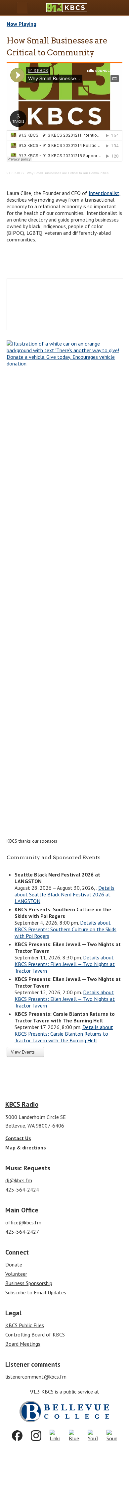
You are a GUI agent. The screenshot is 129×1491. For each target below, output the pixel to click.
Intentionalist (104, 193)
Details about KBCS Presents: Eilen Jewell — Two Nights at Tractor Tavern (65, 964)
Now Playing (21, 24)
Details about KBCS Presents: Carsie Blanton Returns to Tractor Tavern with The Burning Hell (64, 1034)
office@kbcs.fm (23, 1222)
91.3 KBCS (15, 173)
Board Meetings (22, 1343)
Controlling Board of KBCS (35, 1334)
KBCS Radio (21, 1104)
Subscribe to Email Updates (35, 1292)
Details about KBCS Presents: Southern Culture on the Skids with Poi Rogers (65, 929)
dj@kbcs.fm (18, 1180)
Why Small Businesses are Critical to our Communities (67, 173)
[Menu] (22, 8)
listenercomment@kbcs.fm (35, 1376)
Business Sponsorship (28, 1283)
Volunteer (16, 1273)
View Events (23, 1052)
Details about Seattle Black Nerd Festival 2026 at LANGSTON (64, 894)
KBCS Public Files (24, 1325)
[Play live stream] (109, 8)
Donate (13, 1264)
